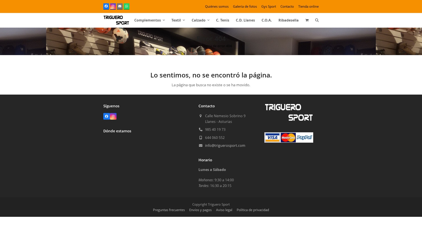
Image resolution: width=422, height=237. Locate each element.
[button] (307, 20)
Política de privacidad (253, 210)
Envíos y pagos (200, 210)
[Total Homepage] (288, 120)
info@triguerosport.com (225, 145)
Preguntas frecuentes (169, 210)
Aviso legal (224, 210)
